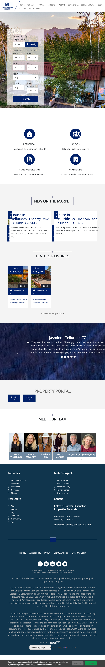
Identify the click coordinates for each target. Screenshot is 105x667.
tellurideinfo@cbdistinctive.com (75, 524)
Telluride (15, 483)
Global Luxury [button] (87, 5)
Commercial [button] (73, 5)
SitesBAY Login (79, 552)
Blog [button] (100, 5)
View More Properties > (52, 313)
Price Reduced (31, 85)
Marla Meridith (63, 483)
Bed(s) (16, 63)
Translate (72, 647)
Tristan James (63, 490)
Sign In (29, 397)
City (12, 512)
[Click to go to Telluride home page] (7, 6)
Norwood (15, 490)
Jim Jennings (62, 480)
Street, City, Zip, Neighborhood (20, 38)
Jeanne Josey (62, 493)
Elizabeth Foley (63, 486)
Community (16, 519)
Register (14, 397)
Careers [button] (22, 8)
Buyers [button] (42, 5)
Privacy (22, 552)
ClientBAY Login (61, 552)
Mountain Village (18, 480)
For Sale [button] (31, 5)
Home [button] (21, 5)
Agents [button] (62, 5)
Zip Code (15, 515)
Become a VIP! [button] (34, 8)
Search (30, 99)
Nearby (32, 44)
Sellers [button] (52, 5)
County (14, 509)
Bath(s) (30, 63)
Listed (16, 83)
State (13, 506)
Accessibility (35, 552)
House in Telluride (18, 217)
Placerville (15, 486)
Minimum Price (17, 52)
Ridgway (14, 493)
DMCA (47, 552)
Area (13, 522)
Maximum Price (31, 52)
